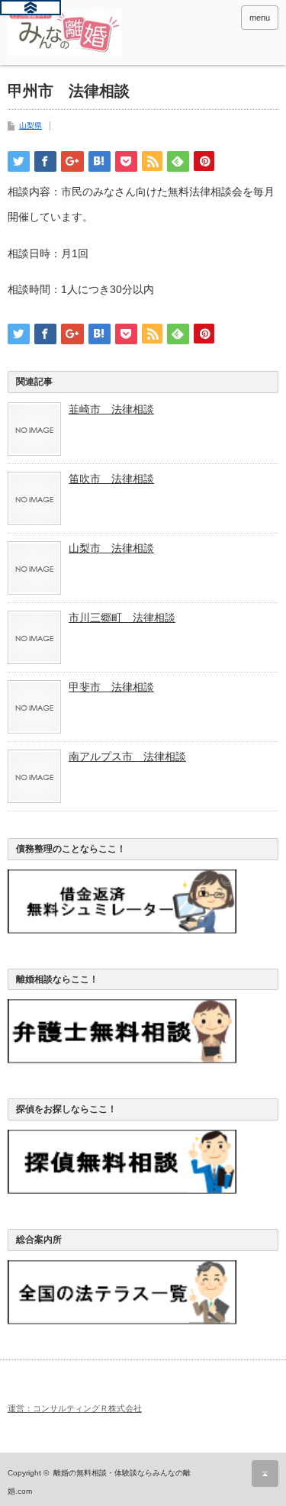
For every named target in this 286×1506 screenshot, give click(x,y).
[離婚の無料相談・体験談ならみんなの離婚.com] (65, 32)
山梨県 (30, 125)
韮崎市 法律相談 (111, 409)
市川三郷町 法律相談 (122, 617)
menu (259, 17)
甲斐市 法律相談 (111, 687)
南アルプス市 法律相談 (127, 756)
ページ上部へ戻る (265, 1473)
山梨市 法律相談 (111, 548)
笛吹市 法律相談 (111, 478)
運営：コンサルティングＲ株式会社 (75, 1408)
